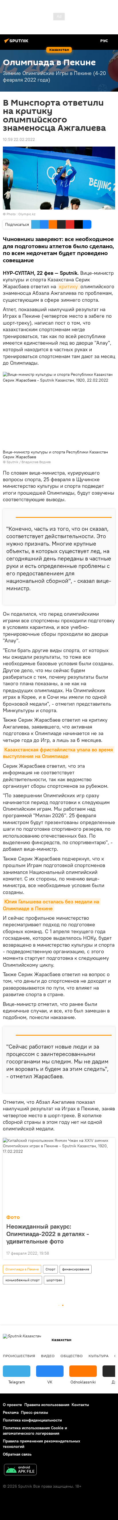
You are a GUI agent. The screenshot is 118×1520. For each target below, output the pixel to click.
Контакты (80, 1404)
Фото (13, 1217)
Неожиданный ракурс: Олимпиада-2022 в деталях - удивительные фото (47, 1234)
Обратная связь (17, 1454)
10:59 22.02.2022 (19, 139)
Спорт (50, 1269)
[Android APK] (20, 1470)
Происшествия (19, 1355)
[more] (108, 598)
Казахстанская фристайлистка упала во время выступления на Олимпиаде (58, 752)
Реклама (11, 1412)
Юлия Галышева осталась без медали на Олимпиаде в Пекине (52, 904)
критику (69, 286)
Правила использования (46, 1404)
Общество (71, 1355)
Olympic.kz (26, 214)
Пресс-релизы (34, 1412)
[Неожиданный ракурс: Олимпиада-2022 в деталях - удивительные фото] (59, 1174)
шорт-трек (54, 1280)
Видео (48, 1355)
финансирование (75, 1269)
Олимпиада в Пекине (22, 1269)
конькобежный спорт (22, 1280)
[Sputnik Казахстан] (17, 43)
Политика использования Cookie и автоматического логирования (35, 1430)
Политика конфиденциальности (32, 1420)
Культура (98, 1355)
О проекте (12, 1404)
